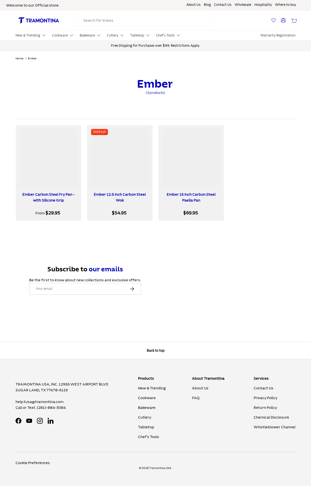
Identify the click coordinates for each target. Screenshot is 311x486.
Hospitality (263, 5)
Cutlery (144, 417)
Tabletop (146, 427)
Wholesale (243, 5)
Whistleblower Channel (274, 427)
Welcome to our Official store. (33, 5)
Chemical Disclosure (271, 417)
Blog (207, 5)
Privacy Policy (265, 398)
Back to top (155, 350)
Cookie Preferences (33, 463)
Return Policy (265, 408)
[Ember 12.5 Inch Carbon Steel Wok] (120, 158)
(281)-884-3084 (51, 408)
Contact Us (223, 5)
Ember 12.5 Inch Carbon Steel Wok (120, 197)
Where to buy (285, 5)
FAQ (195, 398)
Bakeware (147, 408)
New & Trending (152, 388)
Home (19, 58)
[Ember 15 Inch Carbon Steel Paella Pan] (191, 158)
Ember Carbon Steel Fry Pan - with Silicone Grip (48, 197)
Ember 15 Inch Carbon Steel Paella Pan (191, 197)
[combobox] (144, 20)
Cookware (147, 398)
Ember (32, 58)
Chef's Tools (148, 437)
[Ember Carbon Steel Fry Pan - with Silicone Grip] (48, 158)
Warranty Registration (277, 35)
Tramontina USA (160, 468)
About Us (193, 5)
